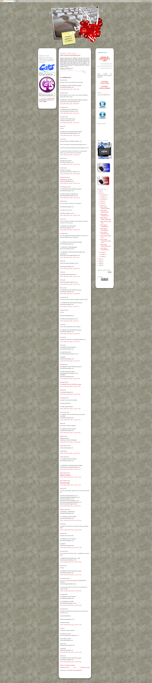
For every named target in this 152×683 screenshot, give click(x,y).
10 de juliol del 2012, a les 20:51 (70, 520)
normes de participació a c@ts (104, 58)
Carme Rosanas (63, 186)
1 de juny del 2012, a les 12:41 (70, 135)
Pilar (61, 261)
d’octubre (102, 197)
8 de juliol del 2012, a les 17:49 (70, 477)
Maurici (61, 287)
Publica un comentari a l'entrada (67, 665)
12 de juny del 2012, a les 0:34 (70, 378)
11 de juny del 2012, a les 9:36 (70, 361)
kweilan (61, 565)
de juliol (102, 203)
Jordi (61, 324)
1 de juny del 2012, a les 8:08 (69, 89)
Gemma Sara (63, 412)
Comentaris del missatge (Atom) (74, 670)
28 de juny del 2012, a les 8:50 (70, 453)
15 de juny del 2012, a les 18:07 (70, 394)
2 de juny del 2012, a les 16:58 (70, 173)
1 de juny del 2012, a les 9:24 (69, 113)
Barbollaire (62, 382)
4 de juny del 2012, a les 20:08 (70, 293)
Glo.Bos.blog (63, 456)
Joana (61, 337)
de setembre (103, 199)
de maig (102, 252)
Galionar (62, 533)
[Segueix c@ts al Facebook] (102, 119)
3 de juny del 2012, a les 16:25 (70, 197)
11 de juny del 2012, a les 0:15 (70, 341)
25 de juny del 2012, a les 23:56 (70, 442)
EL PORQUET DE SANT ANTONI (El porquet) (70, 384)
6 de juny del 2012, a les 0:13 (69, 306)
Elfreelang (62, 364)
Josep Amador (63, 578)
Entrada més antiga (84, 667)
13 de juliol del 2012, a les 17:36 (70, 547)
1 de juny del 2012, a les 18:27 (70, 154)
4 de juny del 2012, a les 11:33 (70, 276)
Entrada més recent (64, 667)
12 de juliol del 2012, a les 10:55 (70, 530)
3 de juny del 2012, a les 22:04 (70, 229)
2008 (100, 265)
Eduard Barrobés (51, 98)
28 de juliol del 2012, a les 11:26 (70, 624)
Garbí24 (62, 201)
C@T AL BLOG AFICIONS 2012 (70, 55)
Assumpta (62, 233)
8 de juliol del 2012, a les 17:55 (70, 485)
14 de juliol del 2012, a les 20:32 (70, 590)
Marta (61, 390)
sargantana (62, 297)
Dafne (61, 655)
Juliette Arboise (63, 445)
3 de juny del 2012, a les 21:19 (70, 215)
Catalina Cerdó (63, 509)
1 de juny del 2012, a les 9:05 (69, 103)
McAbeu (62, 80)
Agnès (61, 488)
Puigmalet (62, 594)
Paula (61, 345)
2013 (100, 191)
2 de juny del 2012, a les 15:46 (70, 164)
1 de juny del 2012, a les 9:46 (69, 122)
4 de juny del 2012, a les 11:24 (70, 268)
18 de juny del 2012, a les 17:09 (70, 408)
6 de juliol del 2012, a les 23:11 (70, 469)
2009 (100, 263)
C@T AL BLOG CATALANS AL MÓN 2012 (105, 241)
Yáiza (61, 219)
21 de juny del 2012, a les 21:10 (70, 419)
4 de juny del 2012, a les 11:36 (70, 284)
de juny (102, 205)
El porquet (62, 93)
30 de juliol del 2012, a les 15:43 (70, 652)
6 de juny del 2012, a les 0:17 (69, 321)
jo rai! (61, 139)
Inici (75, 667)
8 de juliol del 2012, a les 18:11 (70, 506)
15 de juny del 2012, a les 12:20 (70, 386)
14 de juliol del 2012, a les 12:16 (70, 574)
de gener (102, 256)
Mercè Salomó (63, 473)
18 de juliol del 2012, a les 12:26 (70, 605)
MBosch (62, 436)
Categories (69, 69)
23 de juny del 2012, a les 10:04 (70, 432)
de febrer (102, 254)
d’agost (102, 201)
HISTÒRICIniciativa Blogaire (104, 87)
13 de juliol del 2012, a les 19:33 (70, 562)
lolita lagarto (63, 397)
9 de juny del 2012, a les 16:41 (70, 333)
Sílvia (61, 524)
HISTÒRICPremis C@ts (104, 82)
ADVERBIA (62, 179)
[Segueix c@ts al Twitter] (102, 108)
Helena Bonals (63, 177)
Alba (61, 126)
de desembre (103, 195)
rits (61, 628)
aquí (45, 101)
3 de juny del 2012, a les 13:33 (70, 183)
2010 (100, 261)
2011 (100, 259)
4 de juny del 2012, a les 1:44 (69, 257)
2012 (100, 193)
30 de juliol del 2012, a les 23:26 (70, 661)
